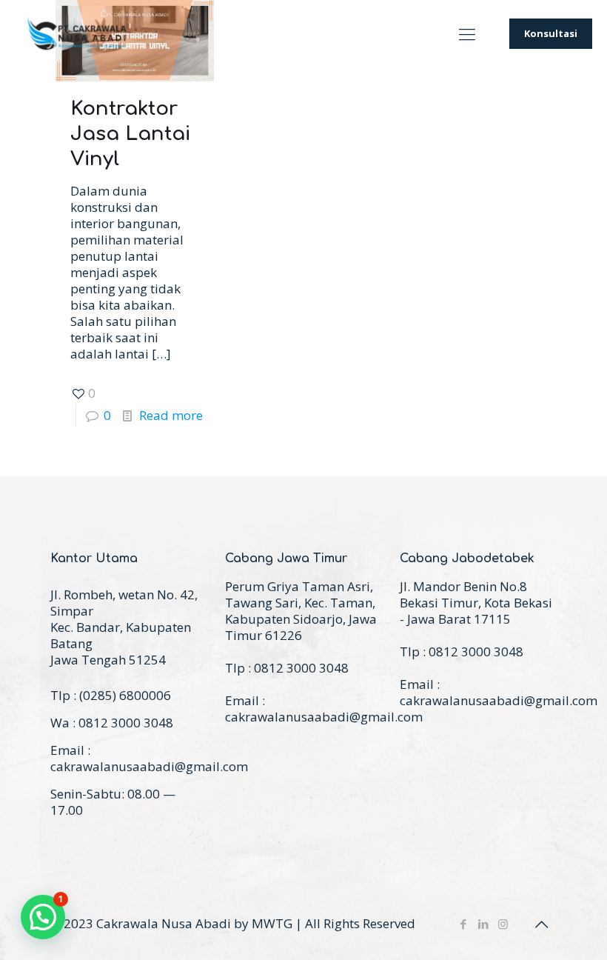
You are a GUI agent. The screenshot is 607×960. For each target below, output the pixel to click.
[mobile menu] (467, 33)
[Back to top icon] (541, 924)
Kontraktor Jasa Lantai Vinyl (130, 134)
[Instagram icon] (503, 923)
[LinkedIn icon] (483, 923)
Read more (171, 415)
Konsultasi (550, 33)
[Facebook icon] (463, 923)
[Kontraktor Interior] (78, 33)
